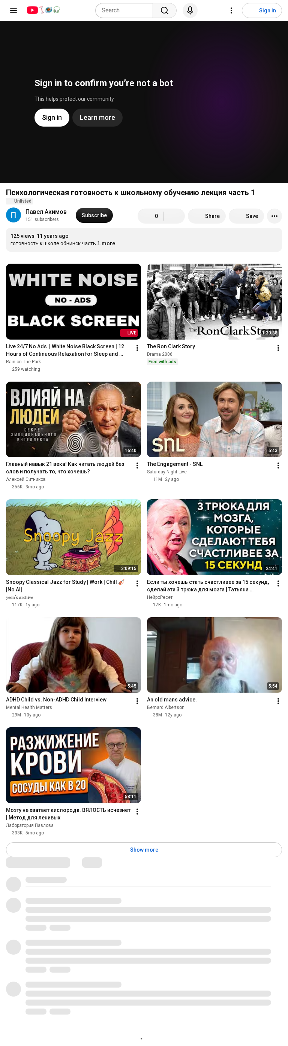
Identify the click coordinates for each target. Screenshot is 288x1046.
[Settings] (231, 10)
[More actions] (274, 216)
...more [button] (106, 243)
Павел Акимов (46, 211)
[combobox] (126, 10)
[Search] (165, 10)
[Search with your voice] (190, 10)
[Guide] (13, 10)
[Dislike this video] (174, 216)
